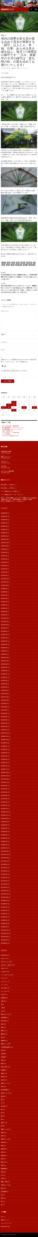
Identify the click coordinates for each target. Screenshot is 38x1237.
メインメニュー (36, 9)
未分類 (3, 1106)
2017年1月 (4, 887)
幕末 (13, 262)
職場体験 (3, 1168)
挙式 (2, 1086)
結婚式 (3, 1155)
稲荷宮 (3, 1149)
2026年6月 (4, 519)
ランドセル (4, 991)
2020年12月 (4, 733)
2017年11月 (4, 854)
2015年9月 (4, 940)
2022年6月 (4, 677)
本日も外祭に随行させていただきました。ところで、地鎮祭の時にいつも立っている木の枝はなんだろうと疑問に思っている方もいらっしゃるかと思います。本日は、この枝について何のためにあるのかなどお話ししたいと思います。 (19, 288)
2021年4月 (4, 720)
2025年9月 (4, 549)
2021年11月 (4, 697)
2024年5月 (4, 601)
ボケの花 (3, 988)
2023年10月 (4, 624)
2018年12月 (4, 812)
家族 (2, 1063)
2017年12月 (4, 851)
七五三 (3, 994)
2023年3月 (4, 647)
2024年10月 (4, 585)
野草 (2, 1198)
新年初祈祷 (4, 1090)
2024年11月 (4, 582)
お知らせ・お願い (6, 965)
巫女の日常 (4, 1067)
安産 (2, 1060)
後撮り (3, 1073)
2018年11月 (4, 815)
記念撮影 (3, 1191)
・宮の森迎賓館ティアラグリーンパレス (12, 427)
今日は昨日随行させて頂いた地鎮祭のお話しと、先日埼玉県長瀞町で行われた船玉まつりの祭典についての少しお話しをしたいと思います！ (19, 276)
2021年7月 (4, 710)
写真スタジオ (5, 1014)
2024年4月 (4, 605)
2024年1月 (4, 615)
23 (34, 407)
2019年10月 (4, 779)
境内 (9, 262)
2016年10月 (4, 897)
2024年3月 (4, 608)
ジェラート (4, 981)
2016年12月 (4, 890)
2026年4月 (4, 526)
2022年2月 (4, 690)
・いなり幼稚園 (5, 434)
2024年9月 (4, 588)
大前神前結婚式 (5, 1047)
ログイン (3, 1216)
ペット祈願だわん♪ (6, 491)
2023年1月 (4, 654)
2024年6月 (4, 598)
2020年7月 (4, 749)
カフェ (3, 978)
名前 (3, 334)
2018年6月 (4, 831)
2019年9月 (4, 782)
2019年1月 (4, 808)
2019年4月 (4, 798)
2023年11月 (4, 621)
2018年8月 (4, 825)
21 (24, 407)
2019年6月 (4, 792)
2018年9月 (4, 821)
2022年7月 (4, 674)
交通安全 (3, 998)
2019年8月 (4, 785)
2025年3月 (4, 569)
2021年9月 (4, 703)
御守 (18, 262)
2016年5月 (4, 913)
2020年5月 (4, 756)
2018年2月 (4, 844)
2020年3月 (4, 762)
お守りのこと (5, 961)
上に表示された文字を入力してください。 (15, 371)
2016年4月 (4, 917)
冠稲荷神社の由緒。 (7, 451)
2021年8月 (4, 707)
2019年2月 (4, 805)
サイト (3, 350)
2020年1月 (4, 769)
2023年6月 (4, 638)
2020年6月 (4, 752)
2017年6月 (4, 871)
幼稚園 (3, 1070)
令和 (2, 1001)
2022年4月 (4, 684)
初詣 (2, 1027)
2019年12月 (4, 772)
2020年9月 (4, 743)
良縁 (2, 1172)
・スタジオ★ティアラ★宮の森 (10, 432)
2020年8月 (4, 746)
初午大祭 (3, 1021)
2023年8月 (4, 631)
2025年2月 (4, 572)
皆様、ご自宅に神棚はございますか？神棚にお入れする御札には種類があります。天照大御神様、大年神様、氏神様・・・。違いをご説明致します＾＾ (19, 499)
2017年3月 (4, 881)
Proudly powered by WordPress (9, 1234)
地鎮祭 (3, 1040)
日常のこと (3, 35)
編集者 (14, 68)
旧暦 (2, 1096)
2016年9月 (4, 900)
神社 (13, 264)
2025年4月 (4, 565)
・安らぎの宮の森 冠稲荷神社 (10, 426)
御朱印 (23, 262)
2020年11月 (4, 736)
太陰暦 (3, 1057)
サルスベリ (4, 461)
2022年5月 (4, 680)
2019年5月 (4, 795)
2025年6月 (4, 559)
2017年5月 (4, 874)
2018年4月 (4, 838)
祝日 (2, 1135)
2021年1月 (4, 730)
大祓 (2, 1050)
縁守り (25, 264)
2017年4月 (4, 877)
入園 (2, 1007)
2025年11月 (4, 542)
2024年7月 (4, 595)
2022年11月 (4, 661)
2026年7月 (4, 516)
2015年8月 (4, 943)
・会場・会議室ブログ (7, 431)
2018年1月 (4, 848)
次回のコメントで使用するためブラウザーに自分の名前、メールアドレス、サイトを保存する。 (18, 361)
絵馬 (2, 1158)
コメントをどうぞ (23, 68)
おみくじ (3, 958)
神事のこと (4, 1139)
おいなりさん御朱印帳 (7, 471)
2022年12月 (4, 657)
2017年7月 (4, 867)
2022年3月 (4, 687)
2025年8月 (4, 552)
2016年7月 (4, 907)
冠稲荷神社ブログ (7, 9)
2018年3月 (4, 841)
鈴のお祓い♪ (4, 484)
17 (3, 407)
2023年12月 (4, 618)
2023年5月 (4, 641)
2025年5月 (4, 562)
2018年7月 (4, 828)
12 (14, 405)
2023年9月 (4, 628)
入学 (2, 1011)
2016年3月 (4, 920)
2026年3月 (4, 529)
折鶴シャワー (5, 1083)
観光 (2, 1188)
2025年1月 (4, 575)
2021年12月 (4, 693)
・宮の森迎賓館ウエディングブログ (11, 429)
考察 (2, 1165)
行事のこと (4, 1185)
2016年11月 (4, 894)
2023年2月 (4, 651)
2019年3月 (4, 802)
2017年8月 (4, 864)
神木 (8, 264)
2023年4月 (4, 644)
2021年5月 (4, 716)
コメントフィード (6, 1223)
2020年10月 (4, 739)
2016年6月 (4, 910)
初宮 (2, 1024)
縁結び (3, 1162)
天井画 (3, 1053)
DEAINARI (4, 955)
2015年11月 (4, 933)
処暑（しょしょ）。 (7, 456)
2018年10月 (4, 818)
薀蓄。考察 (4, 1181)
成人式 (3, 1080)
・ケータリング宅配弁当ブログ (10, 436)
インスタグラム (5, 975)
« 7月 (2, 415)
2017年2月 (4, 884)
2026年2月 (4, 532)
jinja (3, 262)
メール (4, 342)
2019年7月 (4, 789)
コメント (5, 311)
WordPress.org (5, 1226)
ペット (3, 984)
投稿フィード (5, 1220)
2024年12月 (4, 578)
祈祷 (3, 264)
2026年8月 (4, 513)
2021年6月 (4, 713)
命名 (2, 1037)
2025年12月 (4, 539)
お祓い (3, 968)
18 (8, 407)
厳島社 (3, 1034)
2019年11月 (4, 775)
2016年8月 (4, 904)
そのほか (3, 971)
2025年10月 (4, 546)
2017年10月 (4, 858)
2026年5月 (4, 523)
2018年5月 (4, 835)
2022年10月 (4, 664)
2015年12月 (4, 930)
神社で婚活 (18, 264)
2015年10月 (4, 936)
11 (8, 405)
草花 (2, 1178)
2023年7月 (4, 634)
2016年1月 (4, 927)
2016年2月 (4, 923)
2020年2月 (4, 766)
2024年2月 (4, 611)
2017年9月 (4, 861)
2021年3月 (4, 723)
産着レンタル (5, 1129)
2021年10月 (4, 700)
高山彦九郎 (32, 264)
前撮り (3, 1030)
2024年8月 (4, 592)
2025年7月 (4, 555)
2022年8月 (4, 670)
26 (14, 410)
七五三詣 (3, 466)
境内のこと (4, 1044)
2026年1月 (4, 536)
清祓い (3, 1122)
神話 (2, 1145)
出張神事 (3, 1017)
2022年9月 (4, 667)
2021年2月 (4, 726)
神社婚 (3, 1142)
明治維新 (29, 262)
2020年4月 (4, 759)
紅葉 (2, 1152)
